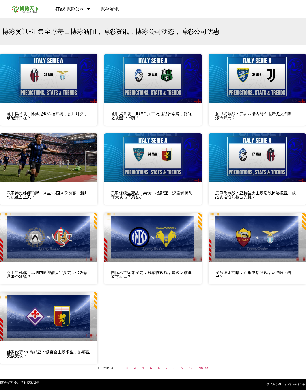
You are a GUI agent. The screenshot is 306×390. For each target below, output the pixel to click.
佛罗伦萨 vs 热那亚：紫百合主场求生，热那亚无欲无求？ (48, 354)
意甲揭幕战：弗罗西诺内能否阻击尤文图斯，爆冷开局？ (255, 115)
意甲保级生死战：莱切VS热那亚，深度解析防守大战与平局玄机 (151, 195)
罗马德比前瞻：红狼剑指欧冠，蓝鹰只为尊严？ (253, 274)
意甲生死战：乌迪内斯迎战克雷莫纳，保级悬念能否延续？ (47, 274)
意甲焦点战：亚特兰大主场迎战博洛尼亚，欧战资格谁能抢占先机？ (255, 195)
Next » (203, 368)
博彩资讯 (109, 9)
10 (191, 368)
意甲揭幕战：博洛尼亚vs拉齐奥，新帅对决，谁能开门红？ (47, 115)
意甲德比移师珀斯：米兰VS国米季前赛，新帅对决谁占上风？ (47, 195)
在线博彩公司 (70, 9)
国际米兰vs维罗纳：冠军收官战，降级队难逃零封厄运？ (151, 274)
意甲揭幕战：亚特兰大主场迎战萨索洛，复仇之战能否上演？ (151, 115)
